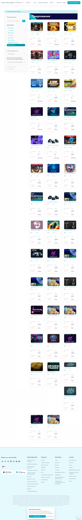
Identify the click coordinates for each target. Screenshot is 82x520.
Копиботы (11, 37)
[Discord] (10, 461)
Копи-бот (29, 476)
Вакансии (57, 462)
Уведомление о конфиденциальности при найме (60, 483)
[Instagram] (16, 461)
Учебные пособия (45, 462)
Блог (42, 472)
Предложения (12, 45)
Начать (43, 460)
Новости (43, 470)
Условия (57, 470)
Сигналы (11, 35)
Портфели (11, 32)
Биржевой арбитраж (32, 464)
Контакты (57, 467)
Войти (64, 2)
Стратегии (11, 30)
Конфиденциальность (60, 472)
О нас (56, 460)
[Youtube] (13, 461)
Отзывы (71, 467)
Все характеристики (32, 491)
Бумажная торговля (32, 481)
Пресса (57, 465)
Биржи (42, 482)
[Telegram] (8, 461)
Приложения (12, 40)
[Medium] (19, 461)
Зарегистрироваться (74, 2)
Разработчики (72, 478)
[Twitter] (5, 461)
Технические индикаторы (47, 474)
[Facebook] (2, 461)
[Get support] (79, 517)
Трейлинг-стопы (31, 479)
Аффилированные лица (74, 470)
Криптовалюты (72, 460)
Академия (43, 467)
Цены (35, 2)
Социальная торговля (32, 470)
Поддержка (57, 474)
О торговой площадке (11, 66)
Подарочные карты (13, 42)
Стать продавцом (10, 69)
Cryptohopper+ (44, 479)
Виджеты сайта (72, 476)
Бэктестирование (31, 486)
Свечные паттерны (45, 477)
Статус (70, 481)
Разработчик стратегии (32, 484)
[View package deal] (37, 26)
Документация (44, 465)
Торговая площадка (43, 2)
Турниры (29, 488)
